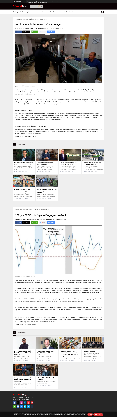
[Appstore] (21, 406)
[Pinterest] (32, 402)
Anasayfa (18, 19)
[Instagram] (21, 402)
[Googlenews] (18, 406)
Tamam (90, 414)
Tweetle (27, 31)
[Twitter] (18, 402)
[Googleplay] (25, 406)
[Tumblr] (32, 406)
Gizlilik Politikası (98, 414)
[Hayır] (115, 414)
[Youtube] (28, 402)
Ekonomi (25, 19)
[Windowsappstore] (28, 406)
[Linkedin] (25, 402)
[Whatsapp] (14, 406)
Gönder (35, 31)
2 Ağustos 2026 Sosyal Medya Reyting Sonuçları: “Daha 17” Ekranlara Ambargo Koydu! (44, 1)
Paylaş (19, 31)
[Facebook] (14, 402)
